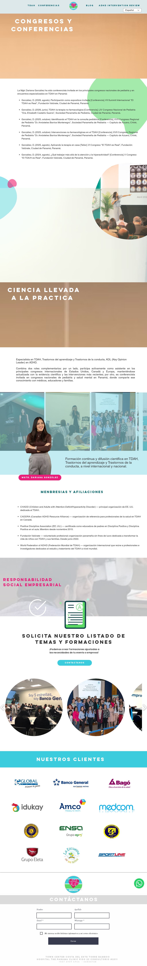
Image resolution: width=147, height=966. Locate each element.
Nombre (40, 909)
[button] (40, 477)
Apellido (78, 909)
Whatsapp (79, 920)
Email (39, 920)
